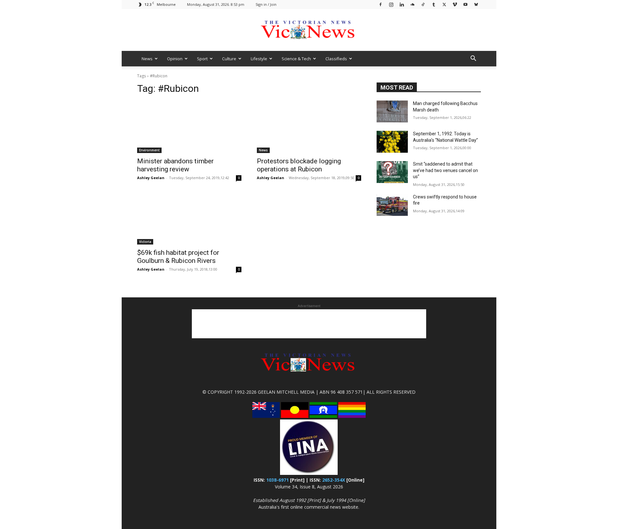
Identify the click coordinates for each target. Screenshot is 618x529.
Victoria (145, 241)
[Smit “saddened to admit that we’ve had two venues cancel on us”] (392, 172)
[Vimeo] (455, 4)
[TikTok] (423, 4)
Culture (229, 59)
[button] (473, 59)
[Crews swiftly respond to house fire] (392, 205)
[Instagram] (391, 4)
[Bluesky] (476, 4)
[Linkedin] (402, 4)
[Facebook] (380, 4)
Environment (149, 150)
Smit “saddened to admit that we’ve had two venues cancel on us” (445, 170)
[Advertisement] (309, 323)
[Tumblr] (433, 4)
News (147, 59)
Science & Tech (296, 59)
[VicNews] (309, 30)
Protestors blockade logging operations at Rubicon (299, 165)
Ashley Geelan (150, 177)
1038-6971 (277, 480)
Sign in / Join (266, 4)
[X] (444, 4)
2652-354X (333, 480)
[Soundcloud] (412, 4)
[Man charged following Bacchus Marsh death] (392, 111)
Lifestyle (259, 59)
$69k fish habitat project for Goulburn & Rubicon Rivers (178, 256)
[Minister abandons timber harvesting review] (189, 127)
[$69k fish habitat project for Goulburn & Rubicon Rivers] (189, 218)
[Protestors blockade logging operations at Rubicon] (309, 127)
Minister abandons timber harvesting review (175, 165)
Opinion (175, 59)
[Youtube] (465, 4)
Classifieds (336, 59)
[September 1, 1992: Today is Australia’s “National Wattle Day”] (392, 142)
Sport (202, 59)
